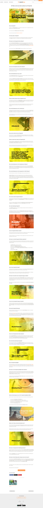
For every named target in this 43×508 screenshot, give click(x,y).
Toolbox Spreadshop (21, 477)
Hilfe (23, 501)
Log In (37, 0)
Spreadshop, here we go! (21, 470)
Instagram (28, 364)
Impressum (18, 507)
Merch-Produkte (31, 45)
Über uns (25, 507)
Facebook (14, 313)
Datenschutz (21, 507)
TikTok (13, 365)
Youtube (32, 364)
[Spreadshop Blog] (21, 2)
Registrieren (41, 0)
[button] (11, 474)
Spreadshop (19, 501)
